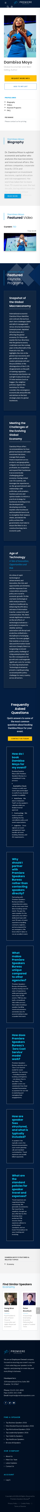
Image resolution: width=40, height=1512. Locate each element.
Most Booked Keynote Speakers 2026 (20, 1426)
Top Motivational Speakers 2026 (18, 1429)
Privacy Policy (12, 1503)
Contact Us (10, 1466)
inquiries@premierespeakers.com (22, 1395)
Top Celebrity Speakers (14, 1436)
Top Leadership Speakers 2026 (17, 1433)
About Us (9, 1456)
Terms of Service (20, 1506)
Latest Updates (11, 1463)
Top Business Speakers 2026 (16, 1423)
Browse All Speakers (13, 1443)
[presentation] (38, 1310)
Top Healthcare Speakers (15, 1439)
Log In (8, 1480)
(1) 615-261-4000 (17, 1390)
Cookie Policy (25, 1503)
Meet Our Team (11, 1460)
